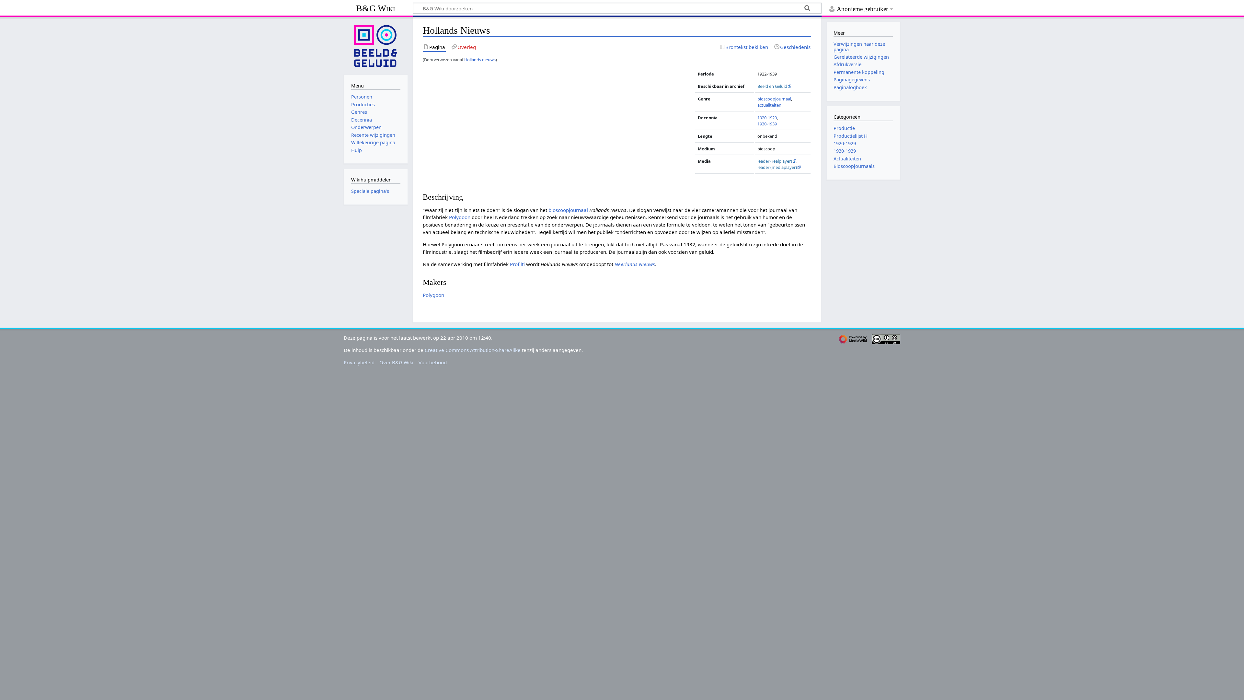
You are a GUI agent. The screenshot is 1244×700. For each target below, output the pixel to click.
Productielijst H (851, 136)
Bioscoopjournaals (854, 166)
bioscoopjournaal (774, 99)
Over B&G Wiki (396, 362)
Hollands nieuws (480, 60)
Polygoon (459, 217)
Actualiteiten (847, 159)
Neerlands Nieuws (635, 264)
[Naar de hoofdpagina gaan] (376, 45)
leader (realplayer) (774, 161)
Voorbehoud (433, 362)
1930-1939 (767, 124)
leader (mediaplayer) (777, 167)
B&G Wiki (375, 8)
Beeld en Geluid (772, 86)
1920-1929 (767, 118)
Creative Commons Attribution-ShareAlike (473, 350)
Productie (844, 128)
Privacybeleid (359, 362)
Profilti (517, 264)
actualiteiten (769, 105)
